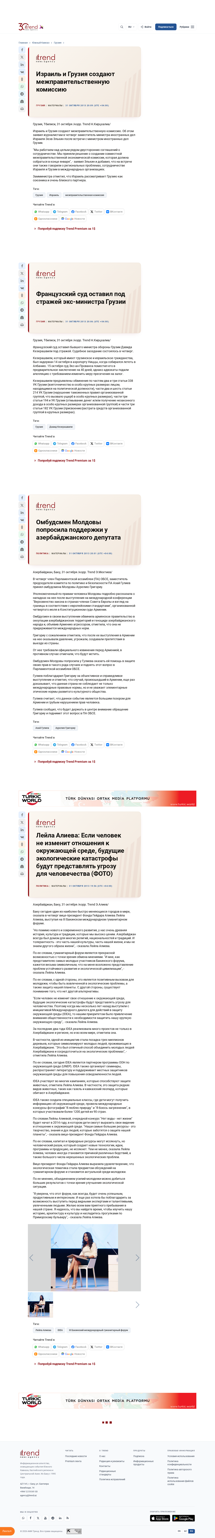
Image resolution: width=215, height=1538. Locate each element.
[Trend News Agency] (29, 1454)
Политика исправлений (112, 1479)
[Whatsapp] (23, 1518)
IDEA (60, 1330)
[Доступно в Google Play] (183, 1518)
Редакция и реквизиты (111, 1461)
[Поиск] (121, 27)
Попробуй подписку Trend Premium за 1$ (66, 228)
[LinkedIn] (60, 1518)
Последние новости (76, 1456)
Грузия (39, 195)
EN (179, 1531)
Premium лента (73, 1461)
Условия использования (181, 1456)
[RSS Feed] (67, 1518)
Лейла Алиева (43, 1330)
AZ (185, 1531)
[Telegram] (53, 1518)
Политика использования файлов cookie (180, 1481)
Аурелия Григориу (65, 728)
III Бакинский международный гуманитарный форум (98, 1330)
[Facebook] (31, 1518)
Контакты (104, 1466)
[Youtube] (45, 1518)
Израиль (54, 195)
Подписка (138, 1456)
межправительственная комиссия (84, 195)
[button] (22, 50)
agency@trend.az (28, 1495)
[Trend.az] (31, 27)
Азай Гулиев (42, 728)
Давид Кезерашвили (61, 426)
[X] (38, 1518)
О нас (102, 1456)
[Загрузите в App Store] (160, 1518)
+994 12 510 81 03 (28, 1491)
